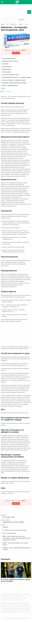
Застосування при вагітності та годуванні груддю (16, 77)
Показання (5, 64)
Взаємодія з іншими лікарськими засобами (14, 83)
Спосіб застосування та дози (10, 74)
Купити (15, 53)
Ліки (7, 24)
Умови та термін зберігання (10, 85)
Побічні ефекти (6, 72)
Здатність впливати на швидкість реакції (14, 80)
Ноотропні (21, 24)
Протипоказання (7, 66)
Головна (2, 24)
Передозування (6, 69)
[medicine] (17, 2)
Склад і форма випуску (8, 58)
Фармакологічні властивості (10, 61)
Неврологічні (13, 24)
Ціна (3, 88)
